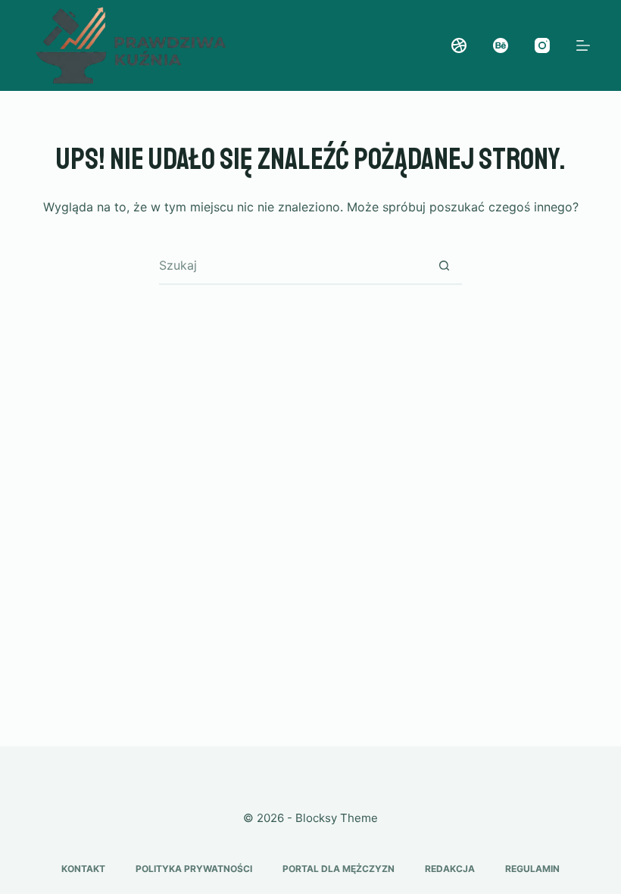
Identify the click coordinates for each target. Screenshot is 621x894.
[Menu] (583, 45)
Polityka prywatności (194, 868)
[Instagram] (542, 45)
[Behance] (500, 45)
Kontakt (83, 868)
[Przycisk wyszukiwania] (444, 265)
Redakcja (450, 868)
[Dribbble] (459, 45)
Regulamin (532, 868)
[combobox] (292, 265)
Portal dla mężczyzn (338, 868)
